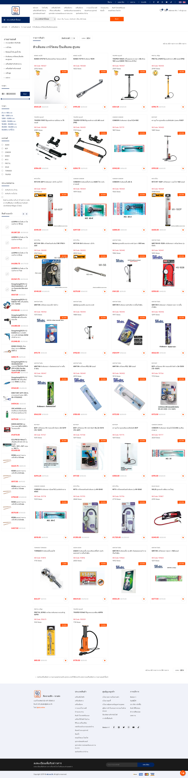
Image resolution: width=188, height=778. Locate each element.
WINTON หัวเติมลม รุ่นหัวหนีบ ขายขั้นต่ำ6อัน (127, 305)
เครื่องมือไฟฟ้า (55, 8)
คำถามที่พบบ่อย (135, 712)
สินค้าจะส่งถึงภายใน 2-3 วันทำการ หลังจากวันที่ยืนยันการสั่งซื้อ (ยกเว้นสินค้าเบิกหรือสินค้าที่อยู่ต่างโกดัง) (16, 203)
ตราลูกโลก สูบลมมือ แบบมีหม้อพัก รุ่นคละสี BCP (168, 120)
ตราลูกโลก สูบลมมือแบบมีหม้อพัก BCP (125, 428)
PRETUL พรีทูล (156, 55)
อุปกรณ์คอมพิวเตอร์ (39, 13)
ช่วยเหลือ (143, 2)
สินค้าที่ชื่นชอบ (135, 708)
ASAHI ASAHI (77, 547)
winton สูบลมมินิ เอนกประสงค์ (83, 305)
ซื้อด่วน (109, 2)
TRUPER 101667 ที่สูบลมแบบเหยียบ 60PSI (88, 612)
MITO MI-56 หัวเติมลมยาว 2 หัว (83, 243)
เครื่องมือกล (79, 8)
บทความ (132, 2)
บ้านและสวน (104, 8)
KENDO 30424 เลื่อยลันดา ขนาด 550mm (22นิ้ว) (18, 348)
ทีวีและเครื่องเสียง (55, 10)
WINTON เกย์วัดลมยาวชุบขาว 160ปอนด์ (165, 551)
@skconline (41, 707)
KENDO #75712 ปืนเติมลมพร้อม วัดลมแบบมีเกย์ (50, 59)
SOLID (7, 167)
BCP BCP (154, 117)
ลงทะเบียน (146, 764)
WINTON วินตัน (116, 240)
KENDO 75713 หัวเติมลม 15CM (83, 59)
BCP (6, 149)
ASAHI (7, 145)
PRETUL (8, 163)
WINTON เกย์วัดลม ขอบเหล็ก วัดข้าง (46, 305)
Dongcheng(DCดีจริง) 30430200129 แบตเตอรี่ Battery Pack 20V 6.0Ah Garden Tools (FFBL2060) (19, 366)
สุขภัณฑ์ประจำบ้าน (82, 13)
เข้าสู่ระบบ (182, 11)
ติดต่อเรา (133, 697)
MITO (6, 160)
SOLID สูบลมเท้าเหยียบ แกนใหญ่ (162, 489)
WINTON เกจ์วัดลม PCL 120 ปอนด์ (124, 366)
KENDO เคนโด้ (38, 55)
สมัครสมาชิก (173, 11)
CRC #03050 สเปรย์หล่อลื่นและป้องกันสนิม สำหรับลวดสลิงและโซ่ (19, 411)
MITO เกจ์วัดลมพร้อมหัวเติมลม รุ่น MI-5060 (127, 489)
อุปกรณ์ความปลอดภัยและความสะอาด (60, 13)
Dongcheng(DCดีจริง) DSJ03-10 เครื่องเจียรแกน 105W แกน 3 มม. (19, 380)
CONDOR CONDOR (117, 117)
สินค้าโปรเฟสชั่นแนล (118, 8)
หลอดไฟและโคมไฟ (114, 10)
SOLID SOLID (155, 486)
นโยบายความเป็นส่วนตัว (110, 697)
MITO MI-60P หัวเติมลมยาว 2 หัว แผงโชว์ (48, 182)
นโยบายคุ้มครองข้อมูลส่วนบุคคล (113, 704)
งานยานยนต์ (26, 27)
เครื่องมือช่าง (68, 8)
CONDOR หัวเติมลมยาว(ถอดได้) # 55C (125, 120)
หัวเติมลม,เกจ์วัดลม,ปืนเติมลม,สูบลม (45, 27)
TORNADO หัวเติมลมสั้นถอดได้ (44, 551)
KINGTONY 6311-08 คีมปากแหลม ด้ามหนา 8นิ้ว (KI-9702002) (19, 395)
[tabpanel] (16, 375)
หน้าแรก (35, 8)
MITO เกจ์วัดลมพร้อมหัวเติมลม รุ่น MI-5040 (88, 489)
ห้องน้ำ (102, 10)
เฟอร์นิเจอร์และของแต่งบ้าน (72, 10)
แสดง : (84, 38)
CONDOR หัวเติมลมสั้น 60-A (122, 182)
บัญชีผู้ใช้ (133, 701)
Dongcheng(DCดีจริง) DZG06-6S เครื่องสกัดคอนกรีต (19, 317)
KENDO (7, 156)
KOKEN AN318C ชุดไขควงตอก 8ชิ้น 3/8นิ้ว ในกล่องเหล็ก (19, 426)
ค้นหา (117, 19)
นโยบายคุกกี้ (106, 701)
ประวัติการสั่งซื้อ (135, 704)
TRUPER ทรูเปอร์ (117, 55)
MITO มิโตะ (37, 178)
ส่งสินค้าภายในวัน (11, 194)
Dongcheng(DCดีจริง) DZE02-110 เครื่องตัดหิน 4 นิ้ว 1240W (19, 302)
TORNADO (8, 171)
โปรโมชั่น (45, 8)
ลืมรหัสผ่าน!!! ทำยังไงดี (109, 715)
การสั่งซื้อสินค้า (107, 718)
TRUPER (8, 174)
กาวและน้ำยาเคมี (91, 8)
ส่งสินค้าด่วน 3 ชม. (11, 190)
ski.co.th (49, 774)
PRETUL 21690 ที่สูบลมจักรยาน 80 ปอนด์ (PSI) (168, 59)
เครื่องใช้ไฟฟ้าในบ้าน (39, 10)
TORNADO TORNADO (40, 547)
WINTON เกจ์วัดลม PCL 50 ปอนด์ (84, 366)
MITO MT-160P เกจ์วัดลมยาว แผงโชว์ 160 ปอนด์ (168, 182)
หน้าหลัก (5, 27)
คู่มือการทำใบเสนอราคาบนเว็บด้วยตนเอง (114, 709)
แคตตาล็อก (120, 2)
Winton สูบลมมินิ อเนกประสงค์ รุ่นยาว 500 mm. (128, 243)
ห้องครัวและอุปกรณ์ (91, 10)
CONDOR (8, 152)
